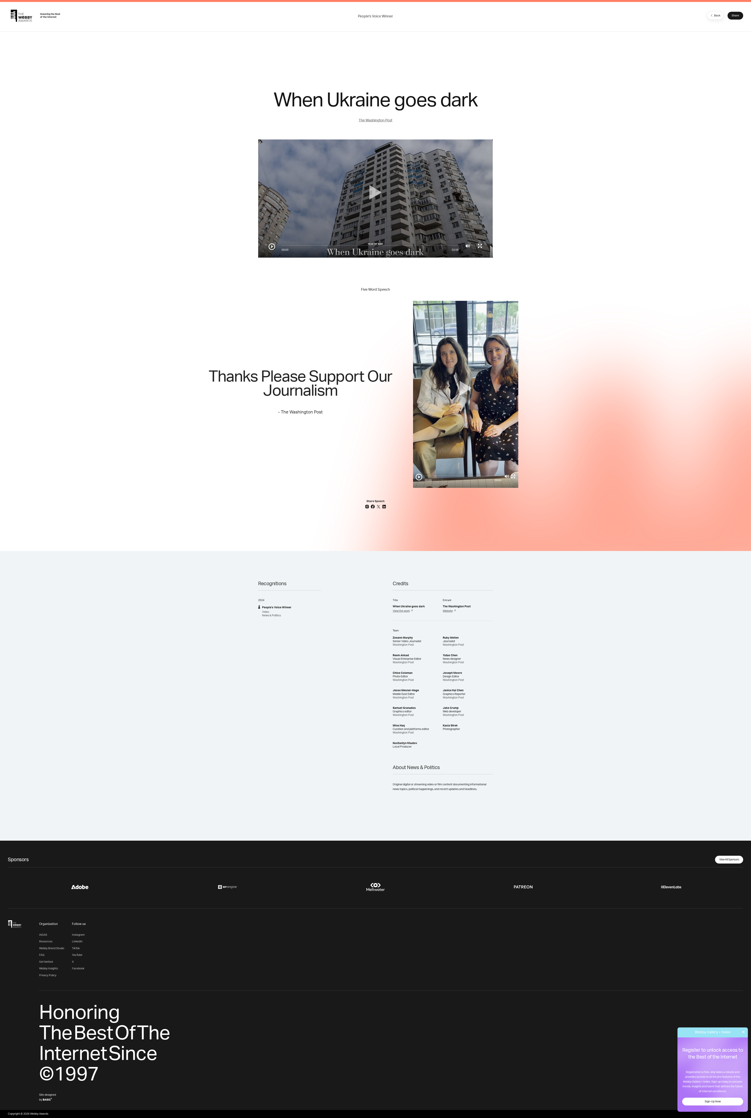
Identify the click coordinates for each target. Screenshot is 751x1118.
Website (448, 611)
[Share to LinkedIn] (384, 506)
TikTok (76, 948)
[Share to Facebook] (373, 506)
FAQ (41, 955)
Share (735, 15)
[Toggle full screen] (480, 246)
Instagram (78, 935)
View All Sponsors (729, 859)
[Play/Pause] (272, 247)
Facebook (78, 968)
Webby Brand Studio (51, 948)
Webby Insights (48, 968)
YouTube (77, 955)
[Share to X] (379, 506)
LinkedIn (77, 941)
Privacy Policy (47, 975)
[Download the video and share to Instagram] (367, 506)
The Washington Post (375, 120)
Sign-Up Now (713, 1101)
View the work (401, 611)
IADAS (43, 935)
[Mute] (467, 246)
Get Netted (46, 962)
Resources (45, 941)
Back (717, 15)
